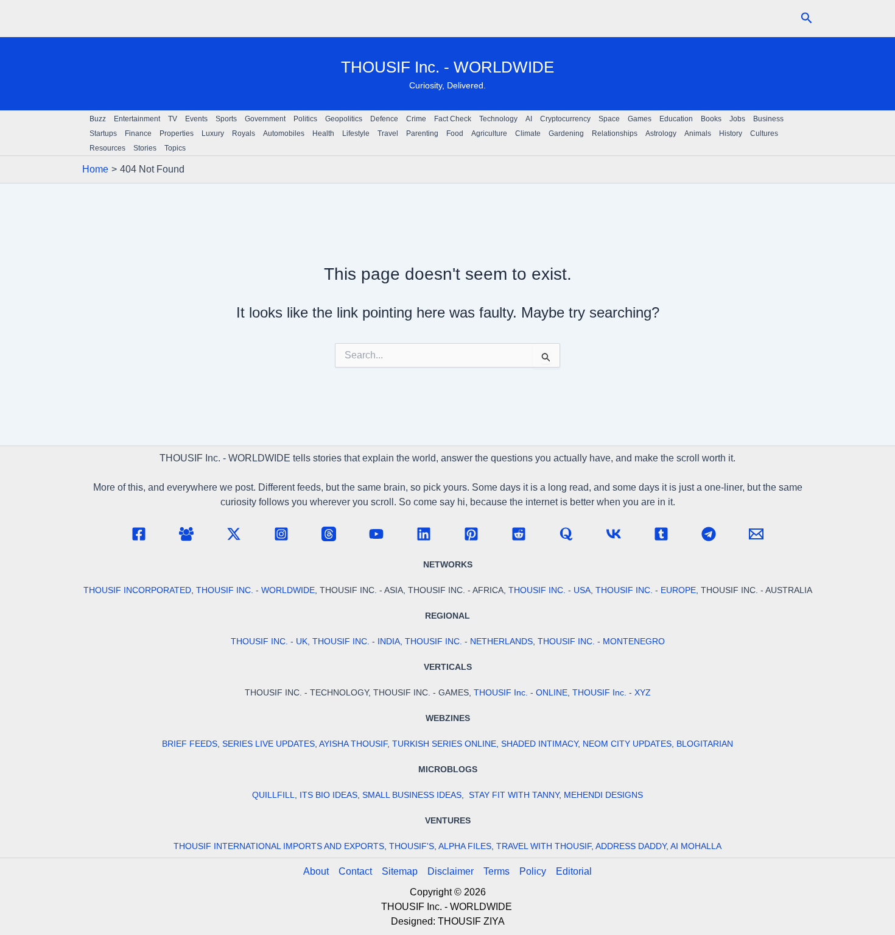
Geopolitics (343, 119)
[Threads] (329, 534)
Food (454, 133)
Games (639, 119)
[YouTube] (376, 534)
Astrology (660, 133)
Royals (243, 133)
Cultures (764, 133)
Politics (305, 119)
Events (196, 119)
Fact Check (452, 119)
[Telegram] (708, 534)
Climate (528, 133)
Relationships (614, 133)
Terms (496, 871)
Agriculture (489, 133)
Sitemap (400, 871)
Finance (138, 133)
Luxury (213, 133)
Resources (107, 148)
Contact (355, 871)
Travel (387, 133)
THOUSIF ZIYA (471, 921)
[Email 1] (756, 534)
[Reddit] (518, 534)
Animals (697, 133)
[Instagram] (281, 534)
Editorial (574, 871)
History (730, 133)
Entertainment (137, 119)
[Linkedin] (423, 534)
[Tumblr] (661, 534)
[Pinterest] (471, 534)
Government (265, 119)
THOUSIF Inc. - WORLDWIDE (447, 67)
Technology (498, 119)
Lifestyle (356, 133)
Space (609, 119)
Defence (384, 119)
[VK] (613, 534)
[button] (807, 18)
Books (711, 119)
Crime (416, 119)
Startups (103, 133)
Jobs (737, 119)
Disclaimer (450, 871)
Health (323, 133)
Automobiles (283, 133)
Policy (532, 871)
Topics (175, 148)
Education (676, 119)
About (316, 871)
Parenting (422, 133)
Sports (226, 119)
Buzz (98, 119)
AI (528, 119)
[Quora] (566, 534)
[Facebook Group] (186, 534)
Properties (177, 133)
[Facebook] (139, 534)
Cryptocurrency (565, 119)
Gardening (566, 133)
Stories (144, 148)
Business (768, 119)
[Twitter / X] (234, 534)
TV (172, 119)
